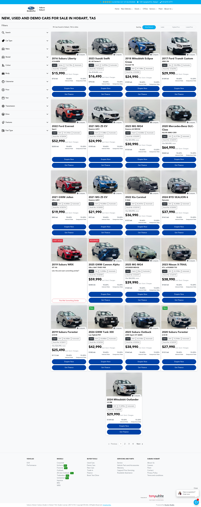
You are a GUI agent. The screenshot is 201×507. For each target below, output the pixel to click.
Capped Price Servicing (125, 470)
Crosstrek (60, 463)
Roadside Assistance (124, 473)
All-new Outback (63, 473)
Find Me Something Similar (69, 301)
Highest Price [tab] (176, 27)
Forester (60, 468)
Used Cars (91, 463)
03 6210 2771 (167, 2)
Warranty (120, 468)
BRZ (58, 483)
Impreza (60, 480)
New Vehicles (126, 9)
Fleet (161, 9)
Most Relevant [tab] (149, 27)
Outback (60, 470)
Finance (90, 473)
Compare (82, 54)
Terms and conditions (155, 475)
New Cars (90, 468)
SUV (28, 463)
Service (152, 9)
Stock (137, 9)
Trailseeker (61, 475)
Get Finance (69, 94)
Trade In (90, 470)
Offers (145, 9)
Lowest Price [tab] (189, 27)
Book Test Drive (93, 475)
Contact (150, 470)
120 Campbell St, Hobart (148, 2)
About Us (167, 9)
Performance (31, 465)
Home (117, 9)
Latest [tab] (162, 27)
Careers (150, 465)
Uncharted (61, 478)
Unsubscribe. (107, 505)
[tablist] (169, 27)
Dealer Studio (169, 505)
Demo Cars (91, 465)
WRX (59, 485)
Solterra (60, 465)
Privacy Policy (152, 473)
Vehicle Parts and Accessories (128, 465)
